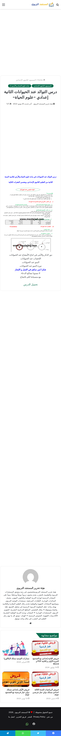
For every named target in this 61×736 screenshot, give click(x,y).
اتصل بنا (11, 717)
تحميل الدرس (30, 284)
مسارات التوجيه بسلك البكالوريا (16, 658)
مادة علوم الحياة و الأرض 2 (19, 86)
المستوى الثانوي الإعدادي (26, 80)
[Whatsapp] (27, 724)
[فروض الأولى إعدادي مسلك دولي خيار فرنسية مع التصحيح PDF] (15, 679)
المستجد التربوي (21, 712)
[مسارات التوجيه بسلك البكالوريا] (15, 648)
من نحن (50, 717)
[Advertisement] (30, 42)
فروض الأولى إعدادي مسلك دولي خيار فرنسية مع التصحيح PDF (17, 692)
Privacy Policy (39, 717)
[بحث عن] (57, 5)
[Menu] (3, 5)
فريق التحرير (21, 717)
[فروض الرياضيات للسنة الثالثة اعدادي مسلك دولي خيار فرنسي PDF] (45, 679)
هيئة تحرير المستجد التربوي (43, 104)
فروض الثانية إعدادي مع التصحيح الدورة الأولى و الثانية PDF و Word (46, 661)
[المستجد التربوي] (42, 4)
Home (40, 80)
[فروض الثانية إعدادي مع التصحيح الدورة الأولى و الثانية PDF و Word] (45, 648)
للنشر (30, 717)
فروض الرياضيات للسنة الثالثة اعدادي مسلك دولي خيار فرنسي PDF (45, 692)
